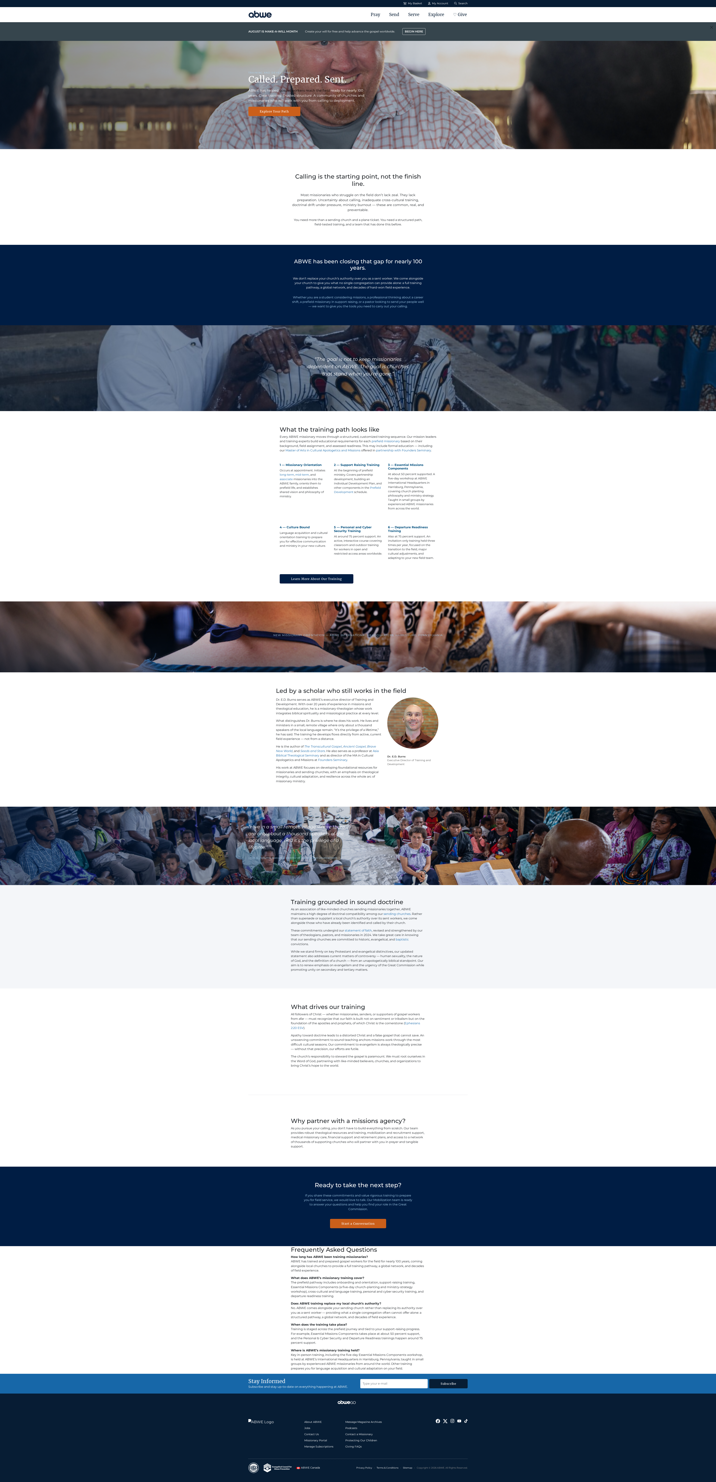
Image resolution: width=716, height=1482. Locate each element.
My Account (439, 3)
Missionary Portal (315, 1440)
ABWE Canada (309, 1467)
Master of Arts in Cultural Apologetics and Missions (322, 450)
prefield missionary (386, 441)
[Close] (711, 27)
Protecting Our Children (361, 1440)
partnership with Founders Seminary (403, 450)
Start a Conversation (358, 1223)
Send (394, 14)
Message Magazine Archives (363, 1422)
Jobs (307, 1428)
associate (286, 479)
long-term (287, 474)
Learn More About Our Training (316, 579)
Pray (375, 14)
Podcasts (351, 1428)
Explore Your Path (274, 111)
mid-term (302, 474)
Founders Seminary (332, 760)
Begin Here (414, 31)
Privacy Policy (364, 1467)
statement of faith (358, 930)
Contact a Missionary (359, 1434)
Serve (413, 14)
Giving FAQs (353, 1446)
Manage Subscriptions (318, 1446)
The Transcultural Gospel (323, 746)
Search (463, 3)
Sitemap (407, 1467)
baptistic (402, 939)
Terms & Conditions (387, 1467)
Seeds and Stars (312, 751)
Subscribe (448, 1384)
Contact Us (311, 1434)
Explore (436, 14)
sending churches (397, 914)
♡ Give (460, 14)
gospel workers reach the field (305, 90)
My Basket (414, 3)
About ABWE (313, 1422)
